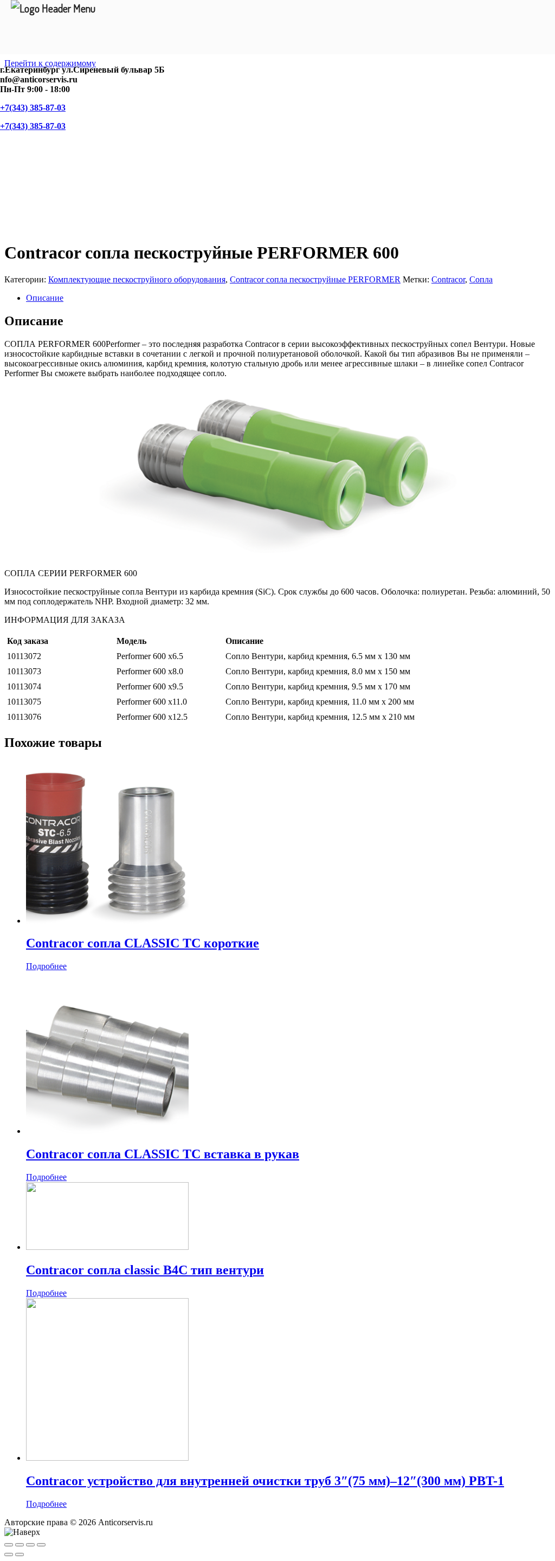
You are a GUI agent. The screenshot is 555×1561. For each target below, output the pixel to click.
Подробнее (46, 966)
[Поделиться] (19, 1544)
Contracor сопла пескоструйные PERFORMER (315, 279)
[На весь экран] (30, 1544)
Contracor (448, 279)
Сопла (481, 279)
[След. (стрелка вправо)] (19, 1554)
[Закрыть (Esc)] (8, 1544)
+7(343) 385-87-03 (33, 107)
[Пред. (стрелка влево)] (8, 1554)
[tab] (288, 298)
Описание (44, 297)
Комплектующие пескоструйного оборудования (136, 279)
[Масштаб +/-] (41, 1544)
